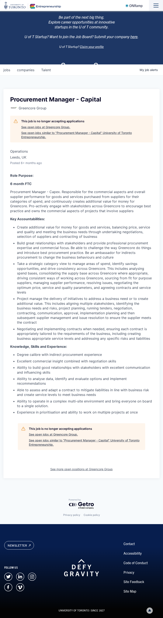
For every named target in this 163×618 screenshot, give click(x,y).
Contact (129, 543)
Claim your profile (92, 47)
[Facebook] (8, 587)
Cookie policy (92, 514)
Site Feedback (134, 581)
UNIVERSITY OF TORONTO (74, 610)
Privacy (129, 572)
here (134, 36)
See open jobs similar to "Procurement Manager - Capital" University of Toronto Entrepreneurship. (76, 135)
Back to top (149, 610)
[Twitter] (8, 576)
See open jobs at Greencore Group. (45, 127)
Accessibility (133, 553)
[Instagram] (32, 576)
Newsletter (18, 545)
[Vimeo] (20, 587)
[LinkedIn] (20, 576)
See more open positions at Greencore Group (81, 469)
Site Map (130, 591)
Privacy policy (71, 514)
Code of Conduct (136, 563)
